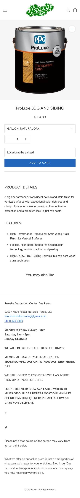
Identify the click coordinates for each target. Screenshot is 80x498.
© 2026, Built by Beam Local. (40, 489)
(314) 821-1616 (13, 320)
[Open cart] (75, 10)
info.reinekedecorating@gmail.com (25, 316)
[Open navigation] (5, 10)
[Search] (68, 10)
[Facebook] (5, 413)
